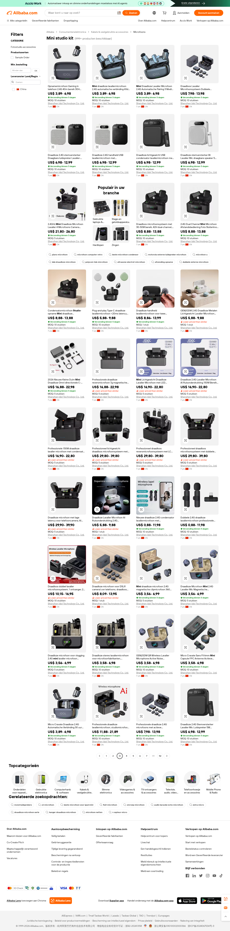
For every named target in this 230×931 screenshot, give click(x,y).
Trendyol (150, 915)
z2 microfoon (48, 805)
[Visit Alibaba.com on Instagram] (208, 876)
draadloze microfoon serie (26, 812)
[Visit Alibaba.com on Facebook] (187, 876)
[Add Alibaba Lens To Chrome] (61, 900)
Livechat (145, 842)
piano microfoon (60, 254)
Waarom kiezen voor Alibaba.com (24, 836)
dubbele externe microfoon (195, 262)
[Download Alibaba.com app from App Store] (187, 900)
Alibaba (50, 32)
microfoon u (201, 254)
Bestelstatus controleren (198, 848)
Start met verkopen (195, 842)
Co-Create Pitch (15, 842)
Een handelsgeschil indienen (156, 848)
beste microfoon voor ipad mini (78, 805)
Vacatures (12, 858)
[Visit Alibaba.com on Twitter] (201, 876)
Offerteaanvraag (104, 842)
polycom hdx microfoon (96, 262)
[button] (119, 13)
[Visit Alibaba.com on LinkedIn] (194, 876)
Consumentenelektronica (72, 32)
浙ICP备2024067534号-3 (201, 926)
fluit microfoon (110, 805)
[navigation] (25, 394)
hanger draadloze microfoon (62, 812)
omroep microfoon (135, 805)
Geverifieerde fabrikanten (109, 836)
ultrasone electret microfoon (131, 262)
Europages (164, 915)
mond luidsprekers (23, 805)
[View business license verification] (145, 926)
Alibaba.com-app (164, 900)
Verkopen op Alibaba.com (198, 836)
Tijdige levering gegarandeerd (67, 848)
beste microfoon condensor (125, 254)
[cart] (165, 13)
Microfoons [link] (139, 32)
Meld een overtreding (152, 871)
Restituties (146, 855)
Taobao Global (129, 915)
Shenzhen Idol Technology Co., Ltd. (66, 103)
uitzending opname (164, 262)
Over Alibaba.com (16, 828)
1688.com (80, 915)
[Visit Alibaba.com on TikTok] (221, 876)
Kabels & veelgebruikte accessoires (109, 32)
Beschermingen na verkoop (65, 855)
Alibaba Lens (14, 900)
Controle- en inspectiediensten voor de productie (67, 863)
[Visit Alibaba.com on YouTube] (214, 876)
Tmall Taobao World (98, 915)
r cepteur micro (119, 812)
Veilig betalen (58, 836)
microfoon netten (94, 812)
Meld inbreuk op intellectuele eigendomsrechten (156, 863)
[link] (225, 899)
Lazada (115, 915)
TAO (141, 915)
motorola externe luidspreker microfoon (167, 254)
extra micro (198, 805)
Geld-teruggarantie (61, 842)
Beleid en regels (59, 871)
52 (160, 756)
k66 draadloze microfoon (64, 262)
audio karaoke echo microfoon (168, 805)
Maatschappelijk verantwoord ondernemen (22, 850)
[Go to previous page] (99, 756)
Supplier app (116, 900)
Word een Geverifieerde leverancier (204, 855)
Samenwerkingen (194, 861)
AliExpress (67, 915)
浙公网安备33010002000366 (170, 926)
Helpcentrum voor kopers (154, 836)
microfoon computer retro (89, 254)
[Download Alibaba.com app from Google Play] (212, 900)
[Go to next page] (167, 756)
